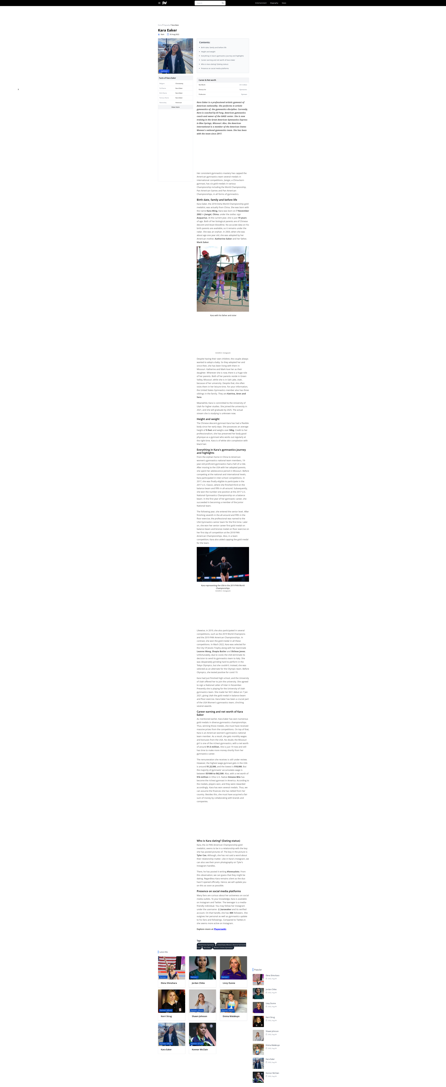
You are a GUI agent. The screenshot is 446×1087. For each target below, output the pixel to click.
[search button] (223, 3)
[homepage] (165, 3)
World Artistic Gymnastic (206, 945)
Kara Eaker (207, 947)
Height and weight (208, 52)
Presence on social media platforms (215, 68)
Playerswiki (220, 929)
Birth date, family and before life (213, 47)
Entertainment (261, 3)
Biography (274, 3)
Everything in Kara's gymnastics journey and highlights (222, 56)
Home (160, 25)
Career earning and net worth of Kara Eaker (218, 60)
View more (175, 107)
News (284, 3)
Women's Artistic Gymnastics (223, 947)
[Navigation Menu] (159, 3)
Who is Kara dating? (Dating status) (214, 64)
